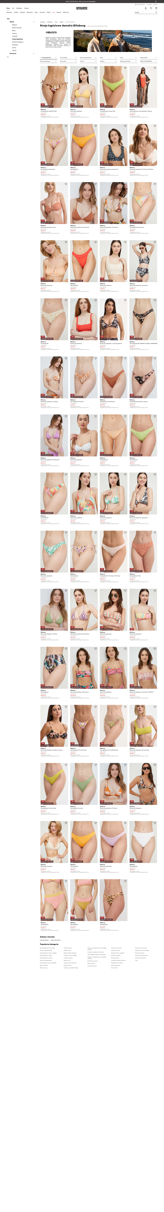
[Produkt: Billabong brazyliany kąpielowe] (54, 552)
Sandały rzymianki (116, 948)
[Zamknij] (155, 1)
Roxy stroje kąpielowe (46, 960)
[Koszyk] (156, 8)
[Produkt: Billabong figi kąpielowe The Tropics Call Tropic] (113, 552)
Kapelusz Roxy (115, 958)
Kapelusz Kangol (115, 955)
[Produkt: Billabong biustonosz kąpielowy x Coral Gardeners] (113, 319)
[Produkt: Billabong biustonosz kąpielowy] (84, 87)
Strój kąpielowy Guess (46, 955)
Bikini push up (43, 967)
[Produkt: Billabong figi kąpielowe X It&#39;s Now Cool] (84, 726)
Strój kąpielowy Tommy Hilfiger (48, 953)
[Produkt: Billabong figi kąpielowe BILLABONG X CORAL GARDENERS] (143, 319)
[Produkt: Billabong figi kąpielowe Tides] (143, 552)
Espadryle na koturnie (141, 948)
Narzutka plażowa (93, 961)
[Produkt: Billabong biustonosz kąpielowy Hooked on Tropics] (54, 726)
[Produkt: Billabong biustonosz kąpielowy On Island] (54, 377)
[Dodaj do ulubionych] (66, 67)
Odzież (16, 12)
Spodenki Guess (115, 965)
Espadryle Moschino (140, 958)
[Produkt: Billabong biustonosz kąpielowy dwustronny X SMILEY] (143, 668)
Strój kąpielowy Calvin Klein (47, 948)
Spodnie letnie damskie (70, 963)
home (26, 8)
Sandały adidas (68, 958)
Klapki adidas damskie (70, 953)
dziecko (19, 8)
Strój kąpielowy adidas (46, 958)
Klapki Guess (67, 950)
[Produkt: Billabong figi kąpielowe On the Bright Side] (113, 726)
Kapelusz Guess (115, 950)
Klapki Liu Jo (67, 960)
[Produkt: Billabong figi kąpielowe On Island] (84, 377)
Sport (36, 12)
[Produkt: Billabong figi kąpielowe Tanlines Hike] (113, 87)
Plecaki (59, 12)
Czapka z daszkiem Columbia (96, 952)
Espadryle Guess (139, 953)
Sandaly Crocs (68, 948)
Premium (42, 12)
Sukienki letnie (67, 965)
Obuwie (22, 12)
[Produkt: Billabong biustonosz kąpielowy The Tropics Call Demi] (143, 145)
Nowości (9, 12)
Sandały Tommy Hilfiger (70, 955)
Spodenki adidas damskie (118, 960)
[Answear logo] (82, 8)
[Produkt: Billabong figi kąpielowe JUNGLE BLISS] (54, 87)
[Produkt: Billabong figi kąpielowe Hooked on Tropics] (143, 377)
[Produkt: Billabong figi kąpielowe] (84, 145)
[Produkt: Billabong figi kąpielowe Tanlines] (84, 784)
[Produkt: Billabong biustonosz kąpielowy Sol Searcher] (84, 203)
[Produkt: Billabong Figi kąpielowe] (113, 900)
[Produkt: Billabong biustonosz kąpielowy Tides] (54, 203)
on (13, 8)
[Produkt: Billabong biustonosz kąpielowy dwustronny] (113, 145)
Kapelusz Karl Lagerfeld (117, 953)
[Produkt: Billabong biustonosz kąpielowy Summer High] (143, 726)
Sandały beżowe (92, 966)
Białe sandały (91, 963)
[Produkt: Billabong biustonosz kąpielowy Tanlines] (54, 610)
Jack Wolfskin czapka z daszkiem (97, 954)
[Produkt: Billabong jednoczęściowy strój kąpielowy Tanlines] (143, 87)
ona (8, 8)
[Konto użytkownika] (146, 8)
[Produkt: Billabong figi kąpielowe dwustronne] (54, 145)
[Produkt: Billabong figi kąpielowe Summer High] (54, 784)
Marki (48, 12)
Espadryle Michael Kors (141, 955)
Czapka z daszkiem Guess (71, 967)
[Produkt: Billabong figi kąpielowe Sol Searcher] (113, 377)
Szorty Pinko (114, 967)
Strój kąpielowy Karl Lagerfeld (48, 963)
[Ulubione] (151, 8)
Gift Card (66, 12)
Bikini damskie (44, 965)
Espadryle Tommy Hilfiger (142, 950)
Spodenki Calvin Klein (117, 963)
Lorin (136, 960)
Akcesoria (30, 12)
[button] (48, 58)
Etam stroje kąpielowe (46, 950)
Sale (53, 12)
